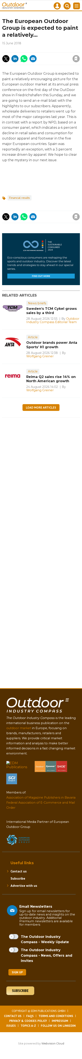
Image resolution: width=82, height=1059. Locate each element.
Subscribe (18, 878)
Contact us (19, 871)
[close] (44, 55)
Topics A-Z (28, 1026)
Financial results (19, 198)
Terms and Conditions (55, 1016)
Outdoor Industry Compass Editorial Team (52, 320)
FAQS (30, 1016)
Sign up (17, 972)
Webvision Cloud (52, 1043)
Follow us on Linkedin (58, 1026)
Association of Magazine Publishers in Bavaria (40, 797)
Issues (11, 1026)
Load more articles (41, 407)
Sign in (21, 49)
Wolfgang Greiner (40, 356)
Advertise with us (24, 885)
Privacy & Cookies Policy (28, 1021)
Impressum (60, 1021)
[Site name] (37, 713)
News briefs (37, 303)
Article (33, 337)
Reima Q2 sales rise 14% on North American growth (51, 379)
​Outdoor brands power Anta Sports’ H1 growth (51, 345)
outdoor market (18, 728)
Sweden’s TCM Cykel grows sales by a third (51, 311)
